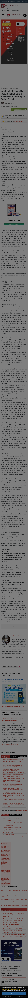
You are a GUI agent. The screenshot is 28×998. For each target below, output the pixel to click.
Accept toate (14, 993)
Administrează (8, 996)
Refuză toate (20, 996)
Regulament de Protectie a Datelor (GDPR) (12, 989)
